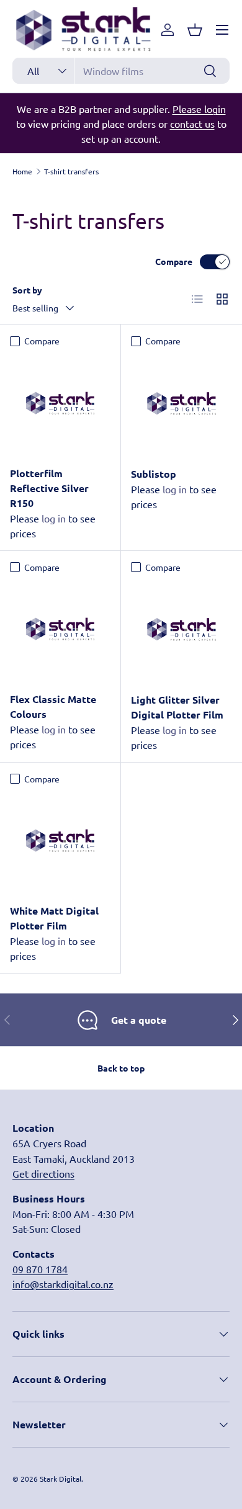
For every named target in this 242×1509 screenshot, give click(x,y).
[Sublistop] (181, 403)
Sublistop (153, 473)
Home (22, 171)
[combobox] (121, 71)
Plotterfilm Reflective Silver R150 (49, 488)
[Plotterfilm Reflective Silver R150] (60, 403)
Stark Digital (60, 1479)
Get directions (43, 1173)
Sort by (27, 289)
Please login (199, 108)
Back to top (121, 1067)
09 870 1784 (40, 1269)
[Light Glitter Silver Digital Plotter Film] (181, 629)
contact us (192, 123)
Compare (173, 261)
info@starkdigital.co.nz (63, 1284)
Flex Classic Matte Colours (53, 706)
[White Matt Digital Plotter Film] (60, 840)
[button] (194, 29)
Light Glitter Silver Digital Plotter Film (177, 707)
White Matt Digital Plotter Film (54, 918)
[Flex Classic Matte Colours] (60, 629)
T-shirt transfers (71, 171)
